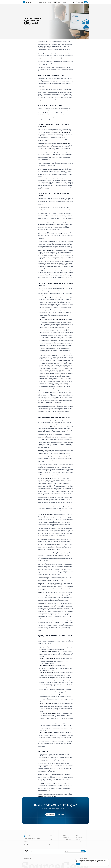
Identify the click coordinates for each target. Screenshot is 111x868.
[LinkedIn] (25, 844)
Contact (64, 2)
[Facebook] (27, 844)
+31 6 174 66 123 (66, 837)
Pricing (44, 2)
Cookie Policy (78, 841)
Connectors (50, 2)
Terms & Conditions (79, 837)
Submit (82, 851)
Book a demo (80, 2)
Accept (78, 863)
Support (59, 2)
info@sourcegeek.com (67, 839)
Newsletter (27, 850)
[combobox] (75, 2)
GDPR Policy (78, 842)
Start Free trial (49, 814)
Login (86, 2)
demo (55, 796)
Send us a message (42, 796)
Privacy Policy (78, 839)
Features (40, 2)
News (55, 2)
